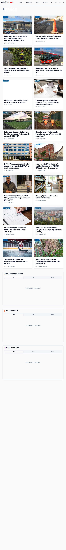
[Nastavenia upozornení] (59, 2)
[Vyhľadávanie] (56, 2)
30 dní (52, 277)
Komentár (29, 2)
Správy (20, 2)
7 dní (33, 277)
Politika (45, 2)
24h (14, 277)
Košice (37, 2)
